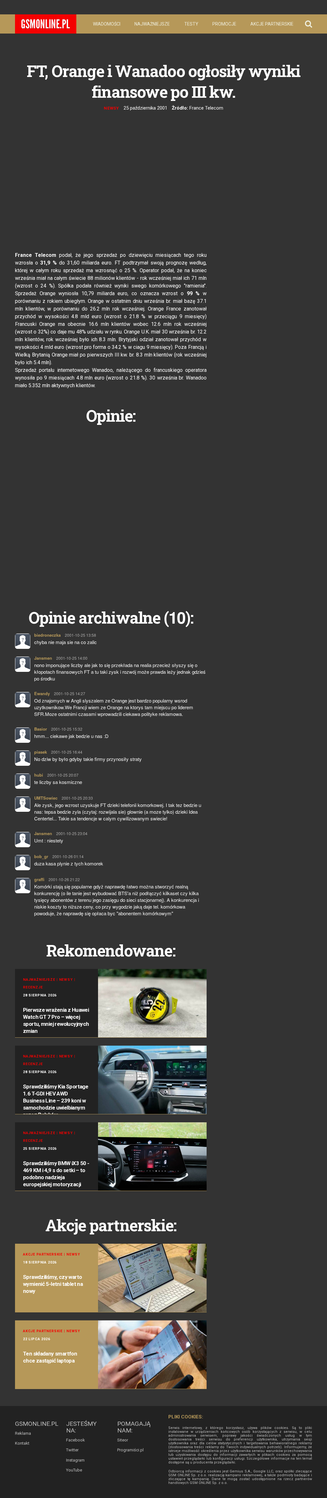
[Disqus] (111, 509)
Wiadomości (106, 24)
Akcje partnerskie (271, 24)
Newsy (111, 108)
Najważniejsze (152, 24)
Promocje (224, 24)
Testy (191, 24)
